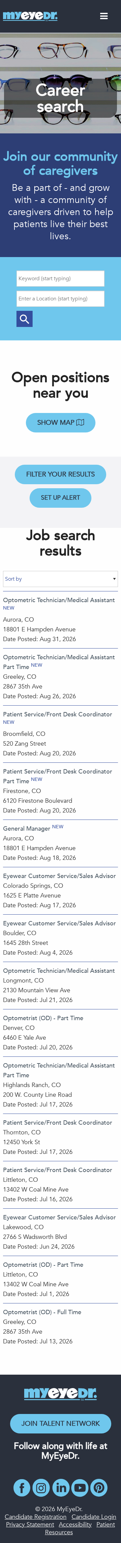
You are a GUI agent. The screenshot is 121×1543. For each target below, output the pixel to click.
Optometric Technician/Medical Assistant (59, 600)
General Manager (26, 829)
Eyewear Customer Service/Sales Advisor (59, 876)
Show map (56, 422)
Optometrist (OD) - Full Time (42, 1312)
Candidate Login (94, 1517)
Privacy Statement (30, 1524)
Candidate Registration (36, 1517)
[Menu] (104, 17)
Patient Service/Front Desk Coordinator (57, 714)
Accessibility (75, 1524)
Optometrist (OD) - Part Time (43, 1018)
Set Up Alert (60, 498)
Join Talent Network (61, 1423)
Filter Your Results (60, 474)
